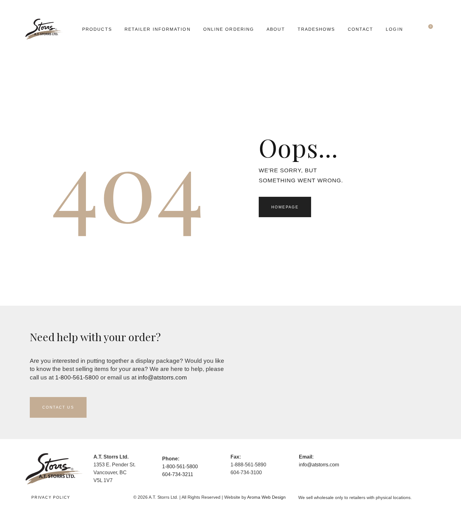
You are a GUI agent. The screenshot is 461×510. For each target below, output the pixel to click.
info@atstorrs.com (162, 377)
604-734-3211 (177, 474)
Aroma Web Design (266, 497)
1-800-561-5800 (77, 377)
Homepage (285, 207)
